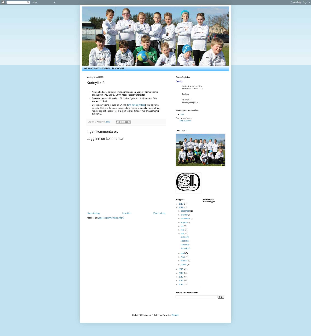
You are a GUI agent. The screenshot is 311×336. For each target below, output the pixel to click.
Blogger (175, 315)
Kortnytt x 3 (185, 248)
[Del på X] (123, 122)
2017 (181, 204)
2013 (181, 277)
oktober (184, 215)
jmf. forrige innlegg (136, 105)
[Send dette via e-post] (117, 122)
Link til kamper (185, 120)
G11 (182, 114)
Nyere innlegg (93, 213)
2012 (181, 280)
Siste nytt (185, 237)
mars (183, 257)
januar (184, 264)
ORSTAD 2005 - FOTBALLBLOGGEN (104, 68)
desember (185, 211)
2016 (181, 208)
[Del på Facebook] (126, 122)
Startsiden (126, 213)
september (186, 218)
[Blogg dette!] (120, 122)
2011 (181, 284)
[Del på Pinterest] (129, 122)
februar (184, 261)
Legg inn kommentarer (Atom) (111, 218)
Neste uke (185, 241)
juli (182, 226)
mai (183, 234)
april (183, 253)
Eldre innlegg (159, 213)
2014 (181, 273)
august (184, 222)
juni (183, 230)
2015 (181, 269)
